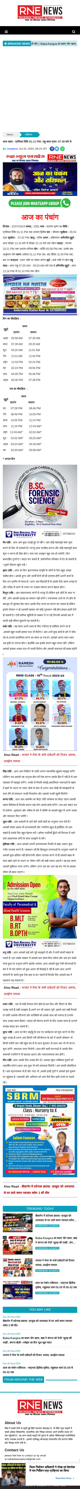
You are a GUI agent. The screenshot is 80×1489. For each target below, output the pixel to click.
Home (10, 134)
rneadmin (12, 148)
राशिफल (28, 134)
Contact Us (14, 1450)
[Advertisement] (40, 89)
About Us (13, 1423)
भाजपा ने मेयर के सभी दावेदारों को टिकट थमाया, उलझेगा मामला (33, 1355)
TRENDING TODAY (40, 1208)
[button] (6, 32)
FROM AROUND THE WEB (23, 1379)
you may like (40, 1309)
